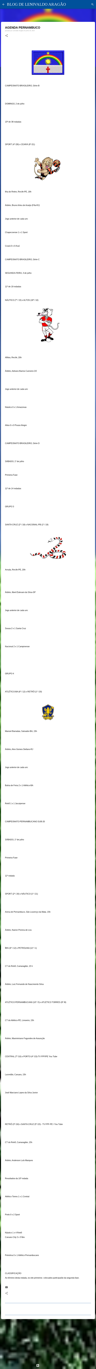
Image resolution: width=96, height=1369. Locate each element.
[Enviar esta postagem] (6, 1288)
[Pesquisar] (92, 4)
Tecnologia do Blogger (49, 1365)
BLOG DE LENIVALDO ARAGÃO (36, 4)
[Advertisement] (48, 1340)
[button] (6, 35)
